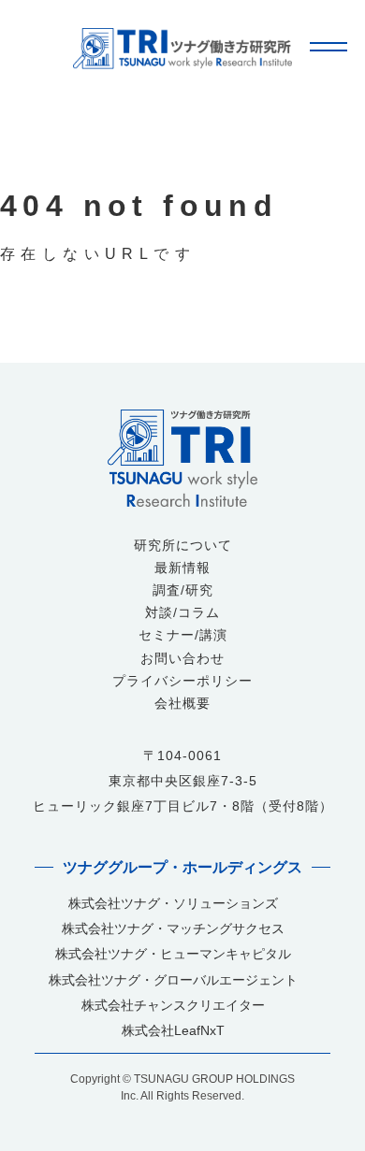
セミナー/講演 (183, 635)
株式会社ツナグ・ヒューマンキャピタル (173, 954)
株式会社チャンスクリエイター (173, 1006)
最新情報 (182, 568)
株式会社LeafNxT (173, 1031)
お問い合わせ (182, 659)
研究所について (183, 546)
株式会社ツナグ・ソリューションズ (173, 904)
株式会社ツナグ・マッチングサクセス (173, 929)
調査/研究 (183, 590)
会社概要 (182, 704)
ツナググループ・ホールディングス (182, 867)
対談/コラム (182, 613)
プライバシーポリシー (182, 681)
